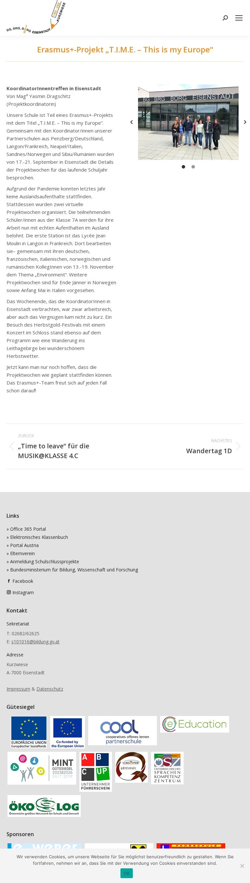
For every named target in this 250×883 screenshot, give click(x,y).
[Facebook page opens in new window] (9, 581)
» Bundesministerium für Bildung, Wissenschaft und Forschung (72, 570)
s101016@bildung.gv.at (35, 641)
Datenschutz (49, 689)
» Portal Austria (23, 545)
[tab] (183, 166)
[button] (131, 122)
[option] (188, 122)
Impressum (18, 689)
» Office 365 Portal (26, 529)
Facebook (22, 581)
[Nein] (242, 865)
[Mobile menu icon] (238, 17)
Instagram (23, 592)
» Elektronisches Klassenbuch (37, 537)
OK (127, 873)
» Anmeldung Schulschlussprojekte (43, 561)
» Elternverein (21, 553)
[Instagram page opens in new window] (9, 592)
